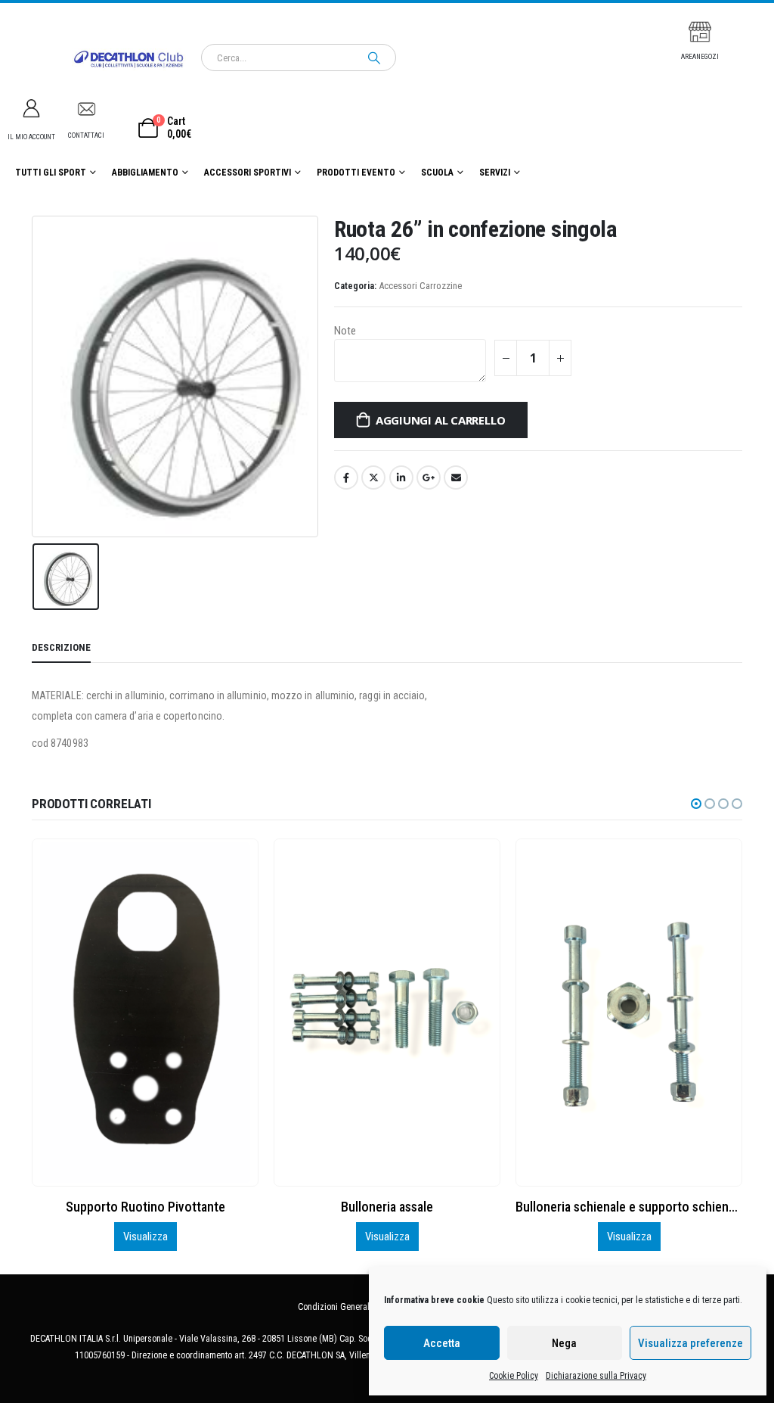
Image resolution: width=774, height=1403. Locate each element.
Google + (428, 477)
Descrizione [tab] (61, 647)
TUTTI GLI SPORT (50, 172)
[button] (696, 804)
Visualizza (145, 1236)
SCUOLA (437, 172)
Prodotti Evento (356, 172)
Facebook (346, 477)
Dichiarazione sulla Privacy (596, 1375)
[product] (144, 1012)
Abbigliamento (145, 172)
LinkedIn (401, 477)
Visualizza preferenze (690, 1343)
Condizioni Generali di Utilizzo (355, 1307)
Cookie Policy (513, 1375)
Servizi (494, 172)
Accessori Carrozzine (420, 285)
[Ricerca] (374, 57)
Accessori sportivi (247, 172)
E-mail (456, 477)
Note (345, 331)
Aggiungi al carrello (441, 420)
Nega (564, 1343)
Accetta (441, 1343)
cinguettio (373, 477)
